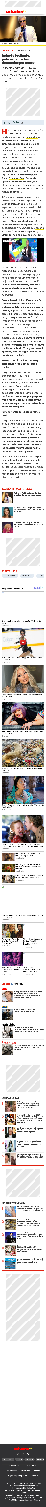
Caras (19, 1459)
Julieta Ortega (27, 576)
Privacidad (25, 1471)
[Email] (22, 123)
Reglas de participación (17, 1476)
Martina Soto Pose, (22, 181)
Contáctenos (11, 1471)
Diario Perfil (8, 1459)
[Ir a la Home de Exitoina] (16, 12)
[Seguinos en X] (28, 1454)
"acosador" (32, 137)
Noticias (29, 1459)
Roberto (39, 228)
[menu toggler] (2, 11)
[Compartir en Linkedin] (17, 122)
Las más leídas (10, 1098)
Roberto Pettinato (12, 140)
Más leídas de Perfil (13, 1202)
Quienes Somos (30, 1466)
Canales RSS (14, 1466)
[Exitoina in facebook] (23, 1454)
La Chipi (41, 576)
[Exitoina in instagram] (18, 1454)
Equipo (37, 1471)
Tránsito (34, 1476)
